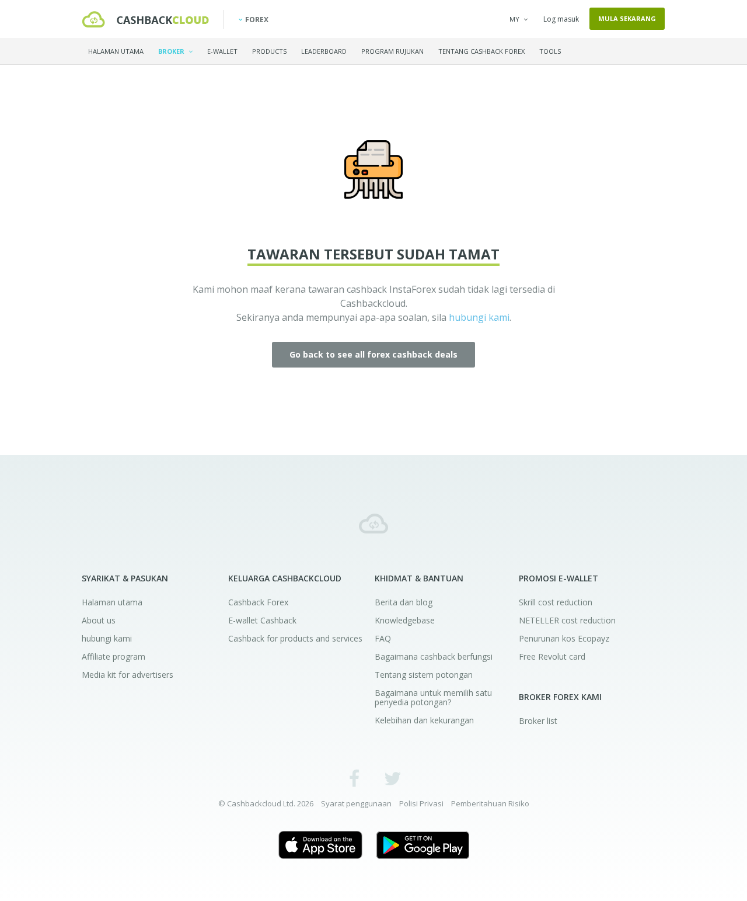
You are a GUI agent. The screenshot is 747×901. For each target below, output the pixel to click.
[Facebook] (354, 778)
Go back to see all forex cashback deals (373, 354)
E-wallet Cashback (262, 620)
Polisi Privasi (421, 803)
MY (514, 19)
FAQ (383, 638)
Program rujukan (392, 51)
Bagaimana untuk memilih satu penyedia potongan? (433, 697)
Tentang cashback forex (481, 51)
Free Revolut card (552, 656)
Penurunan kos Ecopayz (564, 638)
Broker (172, 51)
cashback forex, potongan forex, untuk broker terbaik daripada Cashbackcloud (373, 523)
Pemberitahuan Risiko (490, 803)
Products (269, 51)
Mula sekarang (627, 18)
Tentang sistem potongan (424, 674)
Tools (550, 51)
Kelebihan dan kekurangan (424, 720)
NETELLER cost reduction (567, 620)
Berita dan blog (403, 602)
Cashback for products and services (295, 638)
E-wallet (222, 51)
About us (99, 620)
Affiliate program (113, 656)
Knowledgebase (405, 620)
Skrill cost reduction (555, 602)
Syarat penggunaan (356, 803)
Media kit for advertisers (127, 674)
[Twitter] (392, 778)
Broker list (538, 720)
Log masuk (561, 19)
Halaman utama (116, 51)
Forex (256, 20)
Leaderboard (324, 51)
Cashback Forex (258, 602)
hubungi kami (479, 317)
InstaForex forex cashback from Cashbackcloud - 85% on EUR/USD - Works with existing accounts (145, 19)
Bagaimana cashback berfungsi (434, 656)
